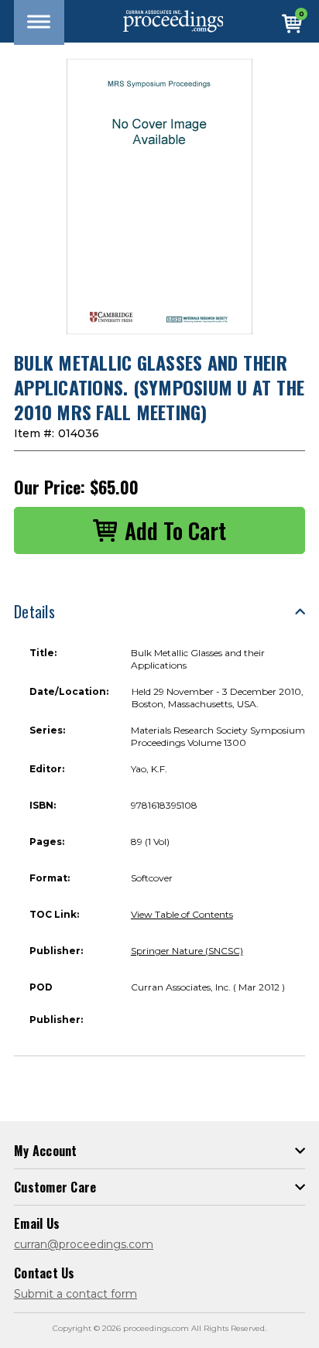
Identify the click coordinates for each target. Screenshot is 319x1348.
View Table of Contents (182, 914)
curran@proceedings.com (83, 1244)
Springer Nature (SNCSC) (187, 950)
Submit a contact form (75, 1294)
